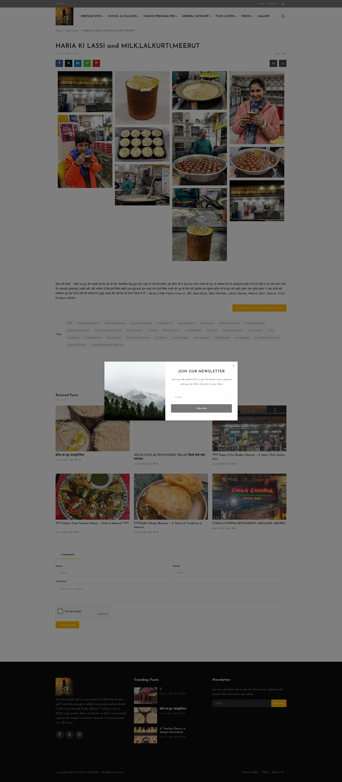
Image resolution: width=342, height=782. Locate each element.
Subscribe (201, 408)
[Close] (233, 365)
